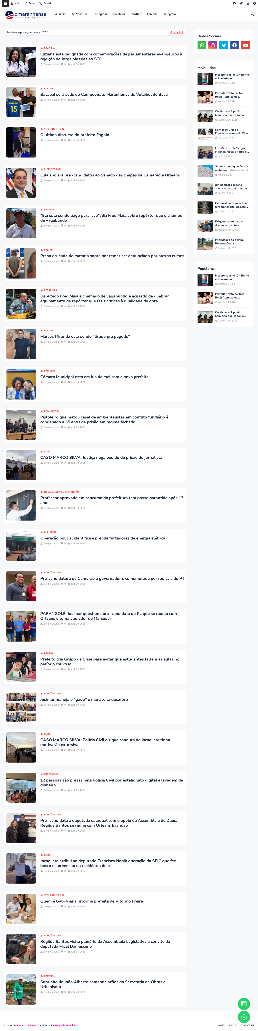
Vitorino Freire (54, 129)
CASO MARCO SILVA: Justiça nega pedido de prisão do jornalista (101, 457)
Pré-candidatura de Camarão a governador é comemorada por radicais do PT (112, 578)
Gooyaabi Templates (66, 1025)
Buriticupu (51, 532)
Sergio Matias (51, 64)
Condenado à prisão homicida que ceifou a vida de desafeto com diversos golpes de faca (230, 113)
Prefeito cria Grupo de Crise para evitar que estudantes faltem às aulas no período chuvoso (109, 662)
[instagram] (248, 3)
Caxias (48, 250)
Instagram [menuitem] (100, 14)
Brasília (49, 48)
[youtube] (245, 45)
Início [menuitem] (62, 14)
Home (221, 1025)
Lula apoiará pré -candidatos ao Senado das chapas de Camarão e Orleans (110, 175)
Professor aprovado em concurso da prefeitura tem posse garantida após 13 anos (111, 500)
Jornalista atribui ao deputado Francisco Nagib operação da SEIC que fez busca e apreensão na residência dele (108, 863)
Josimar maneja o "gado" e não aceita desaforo (84, 699)
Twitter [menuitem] (136, 14)
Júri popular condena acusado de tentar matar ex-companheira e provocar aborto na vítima (232, 186)
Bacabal (49, 88)
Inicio (17, 3)
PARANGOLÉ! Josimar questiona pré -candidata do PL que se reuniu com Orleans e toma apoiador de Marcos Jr (108, 616)
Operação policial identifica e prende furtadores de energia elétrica (102, 538)
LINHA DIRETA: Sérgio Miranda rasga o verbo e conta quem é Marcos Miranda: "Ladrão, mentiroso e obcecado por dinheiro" (232, 150)
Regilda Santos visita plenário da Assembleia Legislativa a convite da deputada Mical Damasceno (105, 944)
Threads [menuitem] (152, 14)
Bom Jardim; (52, 411)
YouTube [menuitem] (82, 14)
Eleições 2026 (52, 169)
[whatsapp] (202, 45)
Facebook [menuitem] (119, 14)
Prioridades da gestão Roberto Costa (229, 241)
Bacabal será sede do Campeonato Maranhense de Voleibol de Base (104, 94)
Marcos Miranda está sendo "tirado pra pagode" (85, 336)
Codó (47, 451)
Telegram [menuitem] (169, 14)
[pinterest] (254, 3)
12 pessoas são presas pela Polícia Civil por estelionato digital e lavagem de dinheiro (111, 783)
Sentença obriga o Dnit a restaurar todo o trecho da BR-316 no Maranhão (232, 168)
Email (32, 3)
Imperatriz (51, 774)
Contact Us (247, 1025)
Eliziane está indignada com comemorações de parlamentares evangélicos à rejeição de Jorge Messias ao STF (111, 57)
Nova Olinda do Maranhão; (62, 492)
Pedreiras (50, 209)
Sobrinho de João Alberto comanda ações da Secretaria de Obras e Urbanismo (102, 984)
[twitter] (241, 3)
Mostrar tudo (177, 32)
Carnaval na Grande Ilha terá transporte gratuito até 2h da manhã (231, 205)
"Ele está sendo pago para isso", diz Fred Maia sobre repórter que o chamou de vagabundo (111, 218)
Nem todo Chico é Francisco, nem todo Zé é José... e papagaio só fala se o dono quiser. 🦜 (231, 131)
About (232, 1025)
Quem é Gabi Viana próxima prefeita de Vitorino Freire (91, 901)
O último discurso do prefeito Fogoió (74, 135)
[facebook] (234, 3)
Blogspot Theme (26, 1025)
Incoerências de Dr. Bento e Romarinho (232, 76)
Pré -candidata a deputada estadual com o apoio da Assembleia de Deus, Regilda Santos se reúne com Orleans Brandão (108, 823)
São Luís (49, 371)
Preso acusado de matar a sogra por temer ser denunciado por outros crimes (112, 256)
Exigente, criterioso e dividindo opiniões (229, 223)
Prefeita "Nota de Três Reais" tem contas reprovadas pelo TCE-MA (231, 95)
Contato (48, 3)
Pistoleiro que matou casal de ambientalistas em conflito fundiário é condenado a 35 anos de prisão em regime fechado (104, 420)
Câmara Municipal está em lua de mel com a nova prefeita (94, 377)
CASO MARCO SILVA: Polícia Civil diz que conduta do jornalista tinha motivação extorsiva (105, 742)
